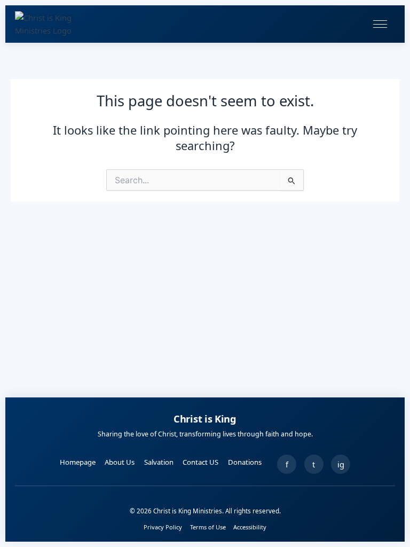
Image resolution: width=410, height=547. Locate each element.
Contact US (200, 462)
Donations (245, 462)
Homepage (78, 462)
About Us (120, 462)
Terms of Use (208, 527)
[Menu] (380, 24)
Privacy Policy (163, 527)
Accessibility (249, 527)
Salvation (159, 462)
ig (340, 464)
